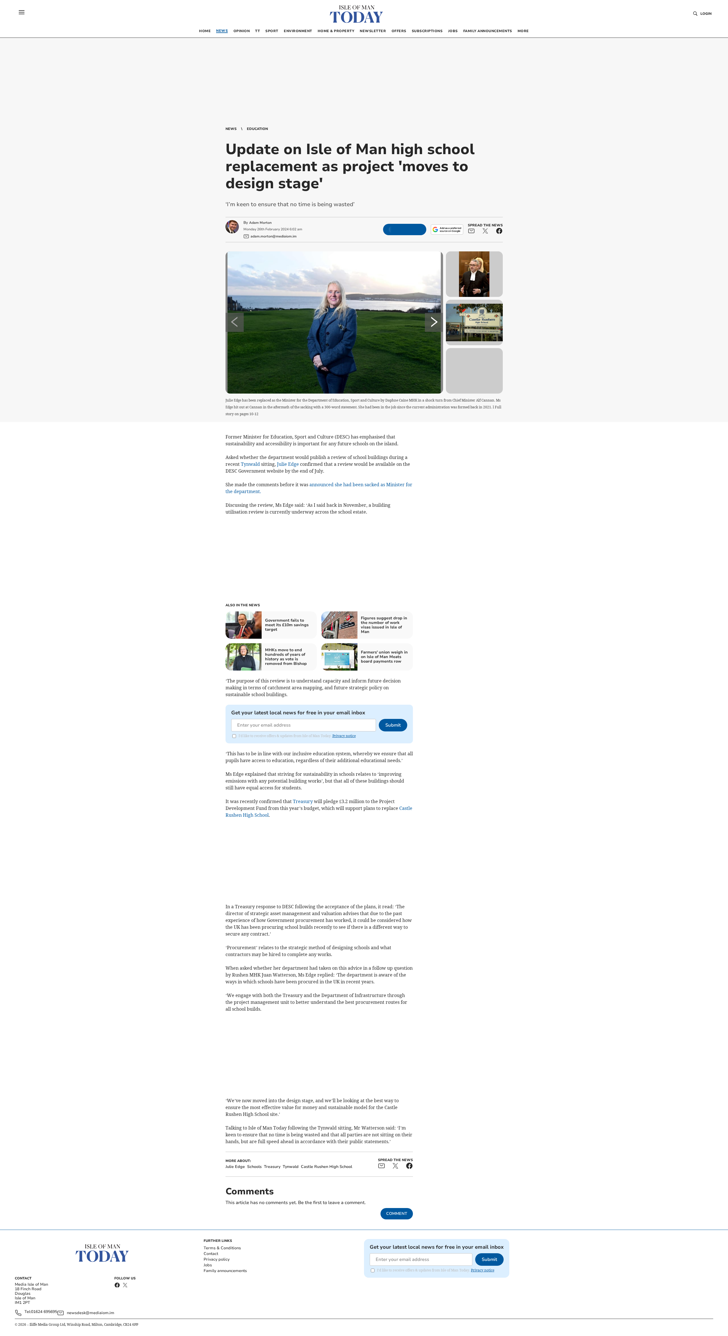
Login (706, 14)
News (231, 129)
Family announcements (225, 1270)
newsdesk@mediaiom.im (90, 1313)
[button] (21, 12)
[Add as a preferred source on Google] (447, 229)
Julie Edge (288, 464)
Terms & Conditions (222, 1248)
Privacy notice (344, 736)
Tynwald (250, 464)
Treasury (303, 801)
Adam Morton (260, 222)
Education (257, 129)
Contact (211, 1253)
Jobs (208, 1265)
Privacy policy (216, 1259)
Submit (393, 725)
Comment (396, 1213)
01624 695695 (44, 1312)
